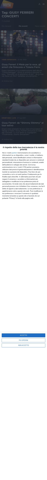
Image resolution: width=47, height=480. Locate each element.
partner (14, 153)
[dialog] (23, 312)
